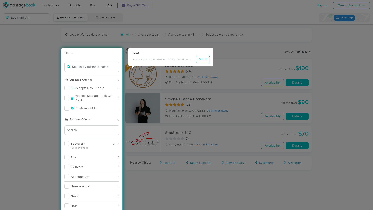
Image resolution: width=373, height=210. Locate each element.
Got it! (203, 59)
